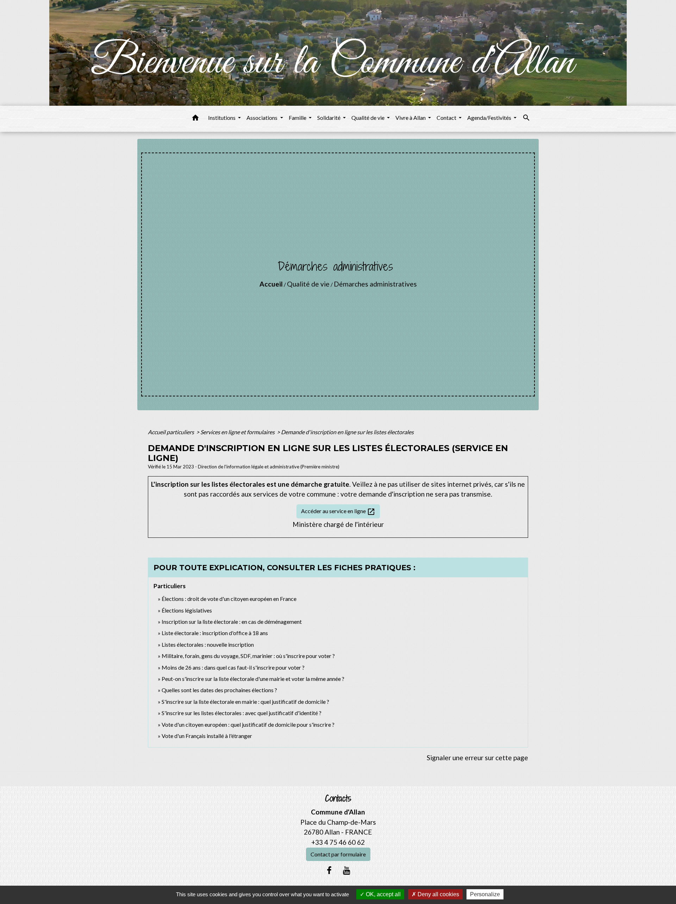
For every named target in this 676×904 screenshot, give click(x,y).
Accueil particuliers (171, 432)
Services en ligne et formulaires (238, 432)
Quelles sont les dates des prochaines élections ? (219, 690)
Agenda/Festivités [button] (489, 117)
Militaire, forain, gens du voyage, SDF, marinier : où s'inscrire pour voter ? (248, 655)
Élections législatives (187, 610)
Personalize (485, 894)
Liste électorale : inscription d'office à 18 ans (215, 632)
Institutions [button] (222, 117)
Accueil (271, 284)
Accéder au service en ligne (338, 512)
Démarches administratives (375, 284)
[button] (195, 119)
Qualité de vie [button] (368, 117)
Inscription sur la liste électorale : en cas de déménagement (232, 621)
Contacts (338, 798)
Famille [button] (298, 117)
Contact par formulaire (338, 854)
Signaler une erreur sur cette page (477, 758)
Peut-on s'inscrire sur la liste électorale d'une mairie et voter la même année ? (253, 678)
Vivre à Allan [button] (411, 117)
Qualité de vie (308, 284)
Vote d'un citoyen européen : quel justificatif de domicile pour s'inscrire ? (248, 724)
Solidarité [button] (329, 117)
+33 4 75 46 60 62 (338, 842)
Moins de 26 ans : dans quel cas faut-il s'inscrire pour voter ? (233, 667)
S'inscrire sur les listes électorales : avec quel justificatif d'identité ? (241, 712)
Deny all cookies (437, 894)
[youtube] (347, 870)
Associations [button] (262, 117)
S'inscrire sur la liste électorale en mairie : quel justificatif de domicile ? (245, 701)
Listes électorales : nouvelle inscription (208, 644)
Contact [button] (447, 117)
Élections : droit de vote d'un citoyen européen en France (229, 598)
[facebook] (329, 870)
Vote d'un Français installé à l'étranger (207, 735)
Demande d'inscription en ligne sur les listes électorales (347, 432)
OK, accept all (382, 894)
